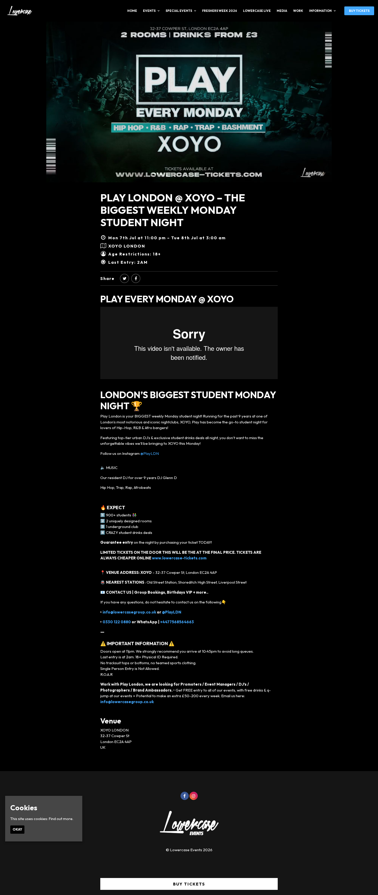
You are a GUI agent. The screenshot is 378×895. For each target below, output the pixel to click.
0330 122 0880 (117, 621)
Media (282, 11)
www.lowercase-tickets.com (179, 558)
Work (298, 11)
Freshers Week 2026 (219, 11)
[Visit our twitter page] (124, 278)
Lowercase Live (257, 11)
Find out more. (61, 818)
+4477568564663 (177, 621)
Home (132, 11)
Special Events (179, 11)
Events (149, 11)
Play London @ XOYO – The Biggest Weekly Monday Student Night (172, 210)
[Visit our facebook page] (135, 278)
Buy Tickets (359, 11)
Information (320, 11)
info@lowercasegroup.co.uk (129, 612)
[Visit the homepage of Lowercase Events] (18, 11)
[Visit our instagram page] (194, 796)
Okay (17, 829)
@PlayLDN (149, 453)
